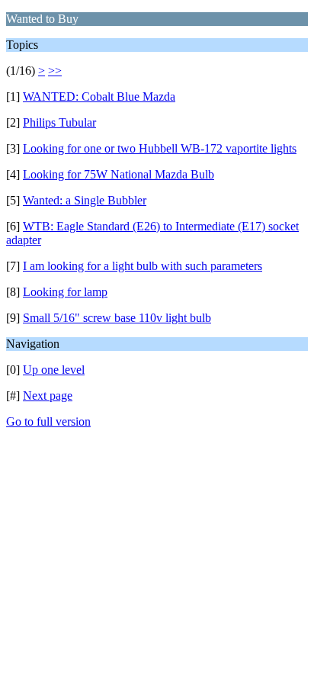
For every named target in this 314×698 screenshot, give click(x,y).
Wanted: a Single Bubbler (84, 200)
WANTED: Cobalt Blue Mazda (99, 96)
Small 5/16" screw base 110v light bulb (117, 317)
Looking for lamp (65, 291)
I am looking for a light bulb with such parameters (142, 265)
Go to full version (48, 421)
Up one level (54, 369)
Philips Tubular (59, 122)
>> (55, 70)
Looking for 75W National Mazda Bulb (118, 174)
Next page (47, 395)
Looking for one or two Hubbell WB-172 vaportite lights (159, 148)
